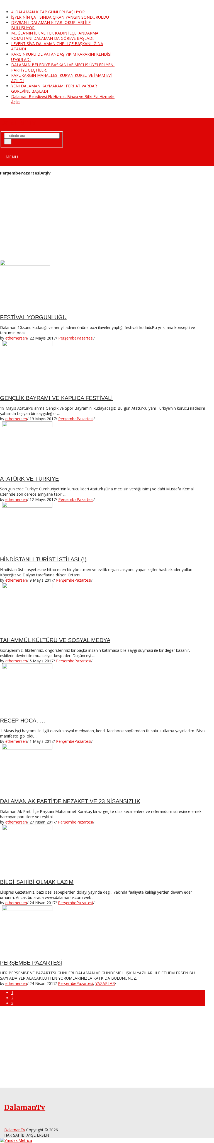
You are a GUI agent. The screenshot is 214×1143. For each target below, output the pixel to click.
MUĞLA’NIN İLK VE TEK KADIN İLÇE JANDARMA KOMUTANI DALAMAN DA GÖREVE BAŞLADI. (54, 35)
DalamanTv (18, 122)
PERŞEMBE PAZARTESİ (31, 963)
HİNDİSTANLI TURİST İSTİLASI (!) (43, 559)
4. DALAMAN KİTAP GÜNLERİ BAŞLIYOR (48, 11)
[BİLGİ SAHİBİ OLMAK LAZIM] (102, 850)
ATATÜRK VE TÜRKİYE (29, 479)
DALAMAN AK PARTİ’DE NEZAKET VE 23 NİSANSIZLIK (70, 801)
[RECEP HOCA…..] (102, 688)
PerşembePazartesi (75, 338)
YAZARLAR (105, 983)
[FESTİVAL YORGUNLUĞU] (102, 285)
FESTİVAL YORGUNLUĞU (33, 317)
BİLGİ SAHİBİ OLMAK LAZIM (37, 882)
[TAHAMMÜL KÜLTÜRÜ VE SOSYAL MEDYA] (102, 608)
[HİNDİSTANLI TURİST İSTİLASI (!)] (102, 527)
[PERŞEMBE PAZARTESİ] (102, 930)
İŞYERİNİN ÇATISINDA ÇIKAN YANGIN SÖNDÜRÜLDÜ (60, 17)
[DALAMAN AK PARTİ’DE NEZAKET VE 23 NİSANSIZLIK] (102, 769)
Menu (12, 156)
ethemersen (16, 338)
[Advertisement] (102, 219)
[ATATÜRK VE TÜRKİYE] (102, 446)
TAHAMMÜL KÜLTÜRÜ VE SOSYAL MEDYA (55, 640)
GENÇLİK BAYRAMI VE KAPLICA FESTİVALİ (56, 398)
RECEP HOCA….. (22, 720)
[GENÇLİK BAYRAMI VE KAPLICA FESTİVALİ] (102, 366)
